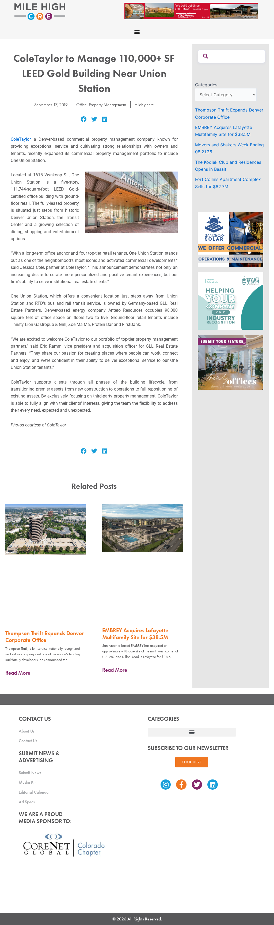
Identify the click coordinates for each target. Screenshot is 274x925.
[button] (137, 31)
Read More (17, 672)
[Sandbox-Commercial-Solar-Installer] (230, 239)
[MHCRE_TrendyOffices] (230, 362)
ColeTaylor (21, 139)
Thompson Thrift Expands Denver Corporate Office (44, 637)
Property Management (107, 104)
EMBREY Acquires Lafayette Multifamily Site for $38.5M (135, 634)
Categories (206, 84)
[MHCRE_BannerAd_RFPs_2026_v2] (191, 10)
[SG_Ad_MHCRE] (230, 300)
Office (81, 104)
